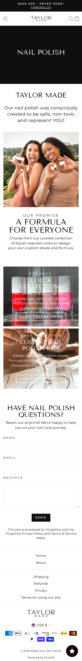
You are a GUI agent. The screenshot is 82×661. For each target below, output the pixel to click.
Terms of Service (63, 533)
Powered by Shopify (41, 657)
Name (9, 438)
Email (9, 457)
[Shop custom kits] (41, 359)
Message (13, 477)
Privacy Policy (32, 533)
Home (41, 556)
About (41, 563)
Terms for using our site (41, 597)
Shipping (41, 577)
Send (41, 517)
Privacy (41, 590)
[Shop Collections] (41, 297)
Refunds (41, 583)
